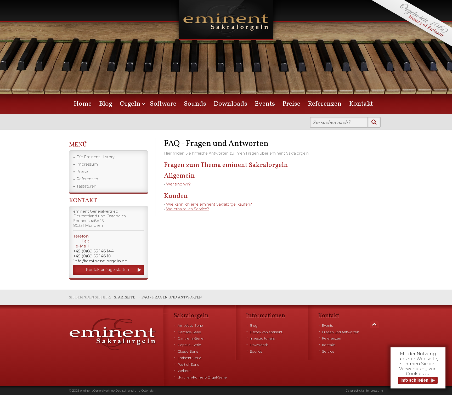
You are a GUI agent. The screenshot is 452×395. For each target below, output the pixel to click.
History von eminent (266, 332)
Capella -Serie (189, 345)
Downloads (230, 104)
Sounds (195, 104)
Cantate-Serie (189, 332)
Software (163, 104)
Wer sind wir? (178, 184)
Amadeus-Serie (190, 326)
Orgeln (130, 104)
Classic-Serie (188, 351)
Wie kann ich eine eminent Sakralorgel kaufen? (209, 204)
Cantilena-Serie (191, 338)
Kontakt (361, 104)
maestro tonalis (262, 338)
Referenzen (325, 104)
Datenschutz (355, 390)
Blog (105, 104)
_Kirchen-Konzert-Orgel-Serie (202, 377)
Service (328, 351)
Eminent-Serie (189, 358)
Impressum (87, 164)
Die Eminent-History (95, 157)
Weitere (184, 371)
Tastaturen (86, 186)
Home (83, 104)
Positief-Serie (188, 364)
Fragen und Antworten (340, 332)
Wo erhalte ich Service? (187, 209)
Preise (291, 104)
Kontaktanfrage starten (107, 269)
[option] (226, 55)
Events (265, 104)
